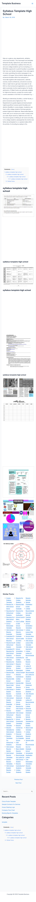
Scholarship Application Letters (29, 755)
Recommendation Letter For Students (30, 674)
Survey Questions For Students (30, 689)
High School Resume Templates (10, 755)
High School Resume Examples (10, 632)
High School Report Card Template (10, 685)
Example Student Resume (28, 619)
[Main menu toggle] (32, 3)
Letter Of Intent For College (28, 668)
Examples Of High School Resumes (10, 638)
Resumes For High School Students (10, 619)
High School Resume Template (19, 632)
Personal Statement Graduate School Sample (29, 713)
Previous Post (18, 779)
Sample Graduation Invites (29, 604)
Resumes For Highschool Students (10, 613)
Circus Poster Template (9, 801)
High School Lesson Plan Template (29, 643)
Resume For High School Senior (10, 606)
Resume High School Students (10, 674)
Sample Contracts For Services (11, 804)
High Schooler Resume (18, 744)
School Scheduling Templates (29, 626)
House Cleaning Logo (8, 807)
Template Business (11, 3)
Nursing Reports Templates (10, 813)
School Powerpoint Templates (19, 721)
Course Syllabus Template (9, 600)
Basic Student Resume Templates (20, 751)
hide (13, 169)
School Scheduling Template (19, 651)
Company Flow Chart (8, 810)
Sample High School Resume (20, 685)
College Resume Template (18, 645)
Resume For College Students (19, 600)
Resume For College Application (19, 613)
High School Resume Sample (10, 749)
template (4, 822)
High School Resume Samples (19, 715)
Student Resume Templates (9, 761)
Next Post (18, 783)
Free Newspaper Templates (29, 761)
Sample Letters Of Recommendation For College (30, 702)
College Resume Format (28, 662)
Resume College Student (18, 666)
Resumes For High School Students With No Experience (10, 666)
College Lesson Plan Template (29, 632)
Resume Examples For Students (20, 766)
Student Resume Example (18, 691)
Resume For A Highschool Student (10, 645)
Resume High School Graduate (20, 606)
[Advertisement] (18, 38)
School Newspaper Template (9, 626)
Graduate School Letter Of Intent (20, 638)
